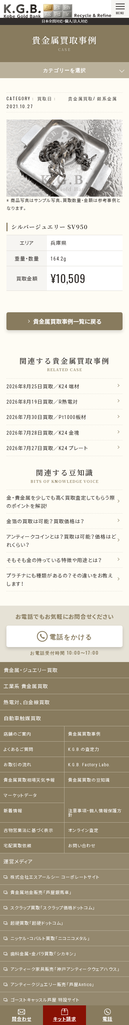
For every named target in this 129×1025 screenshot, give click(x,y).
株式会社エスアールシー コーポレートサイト (55, 877)
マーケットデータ (20, 795)
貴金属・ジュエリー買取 (31, 669)
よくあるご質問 (18, 749)
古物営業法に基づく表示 (28, 830)
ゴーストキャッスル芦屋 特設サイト (45, 999)
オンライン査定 (83, 830)
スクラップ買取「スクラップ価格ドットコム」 (52, 907)
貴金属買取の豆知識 (89, 780)
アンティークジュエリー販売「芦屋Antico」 (52, 984)
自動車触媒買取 (22, 718)
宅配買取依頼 (18, 845)
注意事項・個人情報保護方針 (95, 812)
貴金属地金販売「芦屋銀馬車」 (41, 892)
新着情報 (13, 810)
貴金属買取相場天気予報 (29, 780)
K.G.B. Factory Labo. (89, 764)
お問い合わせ (82, 845)
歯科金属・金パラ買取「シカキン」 (43, 953)
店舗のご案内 (17, 734)
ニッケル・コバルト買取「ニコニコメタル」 (50, 938)
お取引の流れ (18, 764)
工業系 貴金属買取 (26, 686)
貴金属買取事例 (84, 734)
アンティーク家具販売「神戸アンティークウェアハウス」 (65, 969)
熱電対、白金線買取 (27, 702)
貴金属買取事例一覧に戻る (67, 321)
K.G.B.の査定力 (83, 749)
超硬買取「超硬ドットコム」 (37, 923)
